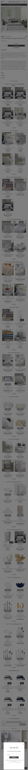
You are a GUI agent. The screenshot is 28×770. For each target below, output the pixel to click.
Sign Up (14, 757)
